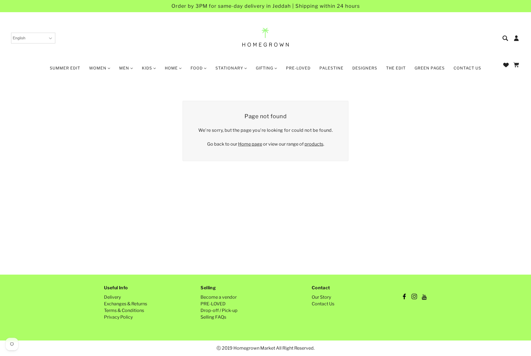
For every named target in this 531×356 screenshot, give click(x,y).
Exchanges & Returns (125, 303)
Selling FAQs (213, 317)
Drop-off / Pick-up (219, 310)
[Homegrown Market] (265, 37)
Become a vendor (219, 297)
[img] (506, 37)
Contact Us (323, 303)
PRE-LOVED (213, 303)
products (313, 144)
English (19, 38)
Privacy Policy (118, 317)
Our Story (321, 297)
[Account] (516, 37)
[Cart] (517, 65)
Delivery (112, 297)
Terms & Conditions (124, 310)
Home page (250, 144)
